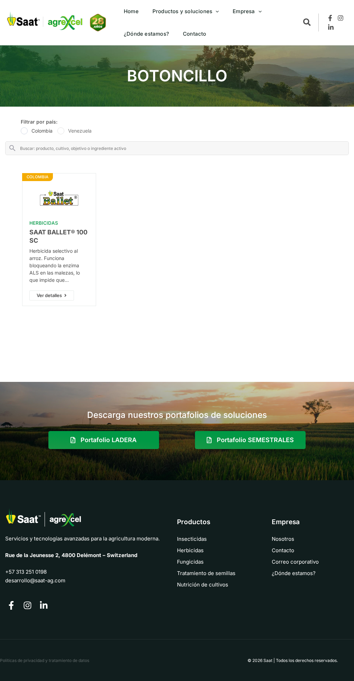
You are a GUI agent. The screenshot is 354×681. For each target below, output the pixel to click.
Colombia (42, 131)
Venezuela (80, 131)
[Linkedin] (330, 27)
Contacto (283, 550)
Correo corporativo (295, 561)
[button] (215, 11)
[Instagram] (340, 18)
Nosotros (283, 539)
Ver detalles (49, 295)
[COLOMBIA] (59, 199)
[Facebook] (330, 18)
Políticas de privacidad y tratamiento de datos (44, 660)
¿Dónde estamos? (294, 573)
